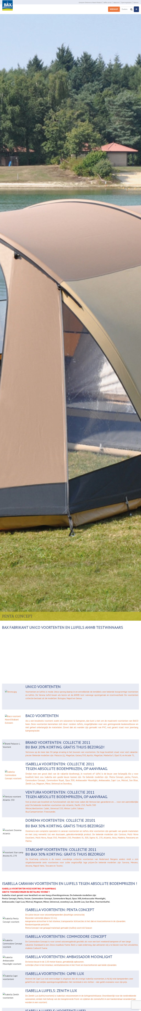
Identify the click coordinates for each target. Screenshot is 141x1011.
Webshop (114, 9)
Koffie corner (108, 2)
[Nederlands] (86, 678)
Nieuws (135, 2)
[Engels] (81, 678)
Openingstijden (126, 2)
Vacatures (116, 2)
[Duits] (76, 678)
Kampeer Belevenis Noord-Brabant (90, 2)
